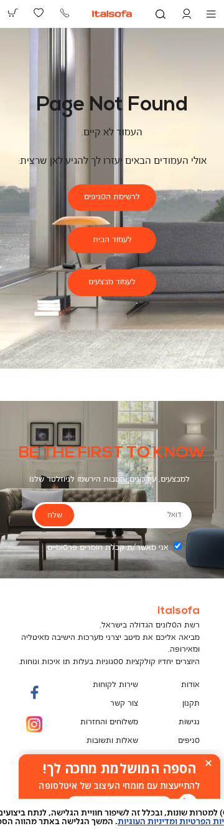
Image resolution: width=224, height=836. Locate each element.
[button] (187, 14)
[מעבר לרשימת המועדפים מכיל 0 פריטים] (39, 13)
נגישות (189, 722)
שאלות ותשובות (112, 741)
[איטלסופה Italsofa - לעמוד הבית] (112, 13)
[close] (208, 763)
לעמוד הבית (112, 240)
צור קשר (124, 703)
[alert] (119, 785)
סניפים (189, 741)
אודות (190, 685)
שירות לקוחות (115, 685)
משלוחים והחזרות (109, 722)
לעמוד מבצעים (112, 282)
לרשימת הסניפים (112, 197)
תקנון (191, 703)
